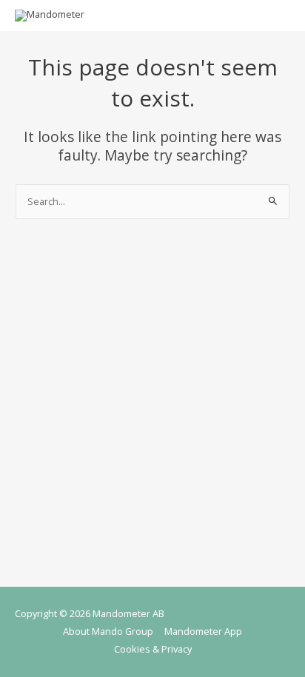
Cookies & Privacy (153, 649)
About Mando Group (108, 631)
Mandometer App (203, 631)
